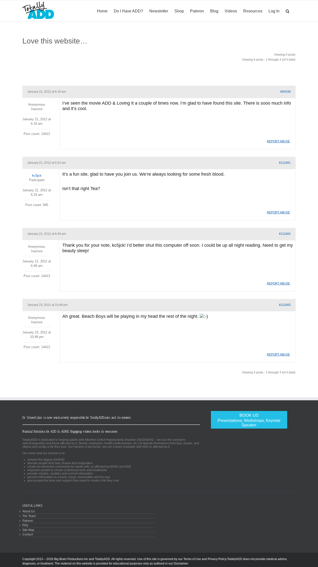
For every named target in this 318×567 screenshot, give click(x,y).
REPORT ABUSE (278, 141)
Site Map (28, 529)
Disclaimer (181, 563)
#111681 (285, 162)
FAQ (25, 525)
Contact (27, 534)
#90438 (285, 91)
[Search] (287, 10)
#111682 (285, 234)
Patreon (27, 520)
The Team (29, 516)
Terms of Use (192, 559)
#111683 (285, 305)
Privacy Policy (217, 559)
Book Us (249, 420)
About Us (28, 511)
